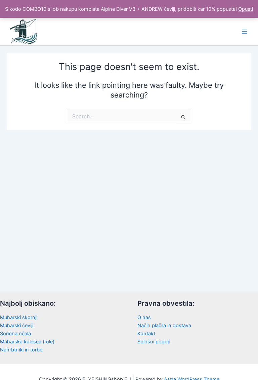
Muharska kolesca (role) (27, 342)
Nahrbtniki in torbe (21, 350)
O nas (144, 317)
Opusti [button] (245, 9)
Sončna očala (15, 334)
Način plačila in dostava (164, 325)
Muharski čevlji (16, 325)
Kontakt (146, 334)
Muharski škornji (18, 317)
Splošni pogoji (153, 342)
